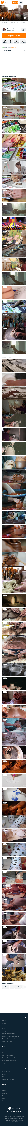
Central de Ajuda (6, 1072)
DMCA (3, 1053)
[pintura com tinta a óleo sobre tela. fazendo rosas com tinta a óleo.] (13, 139)
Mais (3, 1102)
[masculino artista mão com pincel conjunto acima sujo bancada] (13, 319)
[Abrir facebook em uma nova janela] (6, 1112)
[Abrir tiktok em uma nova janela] (15, 1112)
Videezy (4, 1025)
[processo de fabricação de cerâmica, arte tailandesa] (13, 973)
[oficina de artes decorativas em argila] (13, 932)
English (4, 1089)
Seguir (23, 30)
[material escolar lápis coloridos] (13, 222)
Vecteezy (4, 1022)
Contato (4, 1075)
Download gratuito (14, 35)
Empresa (4, 1027)
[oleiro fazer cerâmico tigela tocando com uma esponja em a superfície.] (13, 724)
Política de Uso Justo (13, 1122)
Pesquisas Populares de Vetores (10, 1059)
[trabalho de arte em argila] (13, 752)
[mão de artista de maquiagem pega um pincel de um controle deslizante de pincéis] (13, 250)
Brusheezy (4, 1020)
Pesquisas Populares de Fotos (9, 1061)
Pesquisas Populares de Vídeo (9, 1064)
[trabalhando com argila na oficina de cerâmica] (13, 461)
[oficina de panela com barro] (13, 766)
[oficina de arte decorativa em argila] (13, 333)
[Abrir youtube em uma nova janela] (20, 1112)
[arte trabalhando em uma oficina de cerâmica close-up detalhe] (13, 365)
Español (4, 1091)
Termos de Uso (8, 1121)
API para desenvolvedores (8, 1033)
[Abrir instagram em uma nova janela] (8, 1112)
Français (4, 1099)
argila (18, 986)
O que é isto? (13, 47)
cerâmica (5, 986)
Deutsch (4, 1097)
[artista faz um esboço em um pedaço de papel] (13, 195)
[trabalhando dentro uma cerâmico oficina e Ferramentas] (13, 696)
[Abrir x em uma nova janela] (18, 1112)
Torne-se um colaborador (8, 1080)
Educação (4, 1030)
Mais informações (7, 50)
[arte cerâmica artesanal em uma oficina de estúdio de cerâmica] (13, 779)
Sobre (3, 1078)
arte (12, 986)
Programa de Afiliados (7, 1056)
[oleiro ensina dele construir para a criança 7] (13, 918)
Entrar (21, 2)
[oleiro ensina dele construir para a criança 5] (13, 890)
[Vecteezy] (2, 2)
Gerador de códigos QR (7, 1042)
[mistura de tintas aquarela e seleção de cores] (13, 125)
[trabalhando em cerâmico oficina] (13, 586)
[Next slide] (22, 986)
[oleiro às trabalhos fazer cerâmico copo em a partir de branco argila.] (13, 738)
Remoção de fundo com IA (8, 1040)
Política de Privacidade (17, 1121)
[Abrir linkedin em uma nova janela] (11, 1112)
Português (4, 1094)
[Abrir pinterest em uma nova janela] (13, 1112)
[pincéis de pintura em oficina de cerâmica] (13, 572)
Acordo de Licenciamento (8, 1051)
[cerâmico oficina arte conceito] (13, 710)
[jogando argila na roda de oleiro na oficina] (13, 807)
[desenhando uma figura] (13, 291)
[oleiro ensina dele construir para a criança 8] (13, 904)
